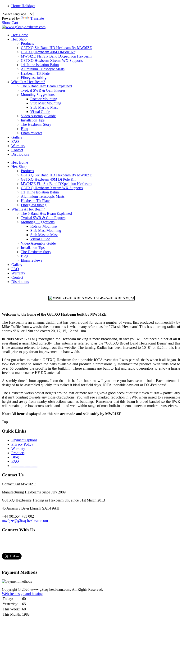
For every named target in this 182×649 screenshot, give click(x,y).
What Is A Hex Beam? (28, 82)
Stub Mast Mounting (45, 103)
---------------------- (24, 466)
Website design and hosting (22, 594)
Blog (24, 129)
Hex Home (19, 35)
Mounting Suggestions (38, 95)
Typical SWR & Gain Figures (43, 90)
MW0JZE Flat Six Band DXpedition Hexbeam (56, 56)
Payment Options (24, 440)
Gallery (17, 137)
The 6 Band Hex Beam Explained (46, 86)
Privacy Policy (22, 444)
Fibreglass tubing (33, 78)
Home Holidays (23, 6)
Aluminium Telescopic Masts (42, 69)
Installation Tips (33, 120)
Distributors (20, 154)
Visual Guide (40, 112)
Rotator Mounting (43, 99)
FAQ (15, 141)
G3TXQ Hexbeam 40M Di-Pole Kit (48, 52)
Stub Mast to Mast (44, 107)
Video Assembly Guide (38, 116)
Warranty (18, 146)
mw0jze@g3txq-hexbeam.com (25, 521)
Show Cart (10, 23)
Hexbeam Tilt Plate (35, 73)
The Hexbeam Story (36, 124)
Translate (37, 18)
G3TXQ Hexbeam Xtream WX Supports (52, 60)
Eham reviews (31, 133)
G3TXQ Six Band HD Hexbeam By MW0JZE (56, 48)
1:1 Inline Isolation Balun (40, 65)
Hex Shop (19, 39)
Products (27, 43)
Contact (17, 150)
